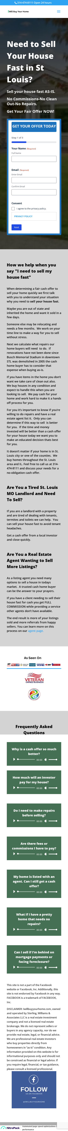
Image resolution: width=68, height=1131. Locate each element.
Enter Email (17, 174)
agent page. (36, 631)
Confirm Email (18, 186)
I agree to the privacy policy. (31, 208)
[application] (34, 759)
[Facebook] (34, 1107)
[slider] (52, 759)
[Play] (14, 759)
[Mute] (45, 759)
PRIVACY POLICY (23, 216)
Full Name (16, 153)
